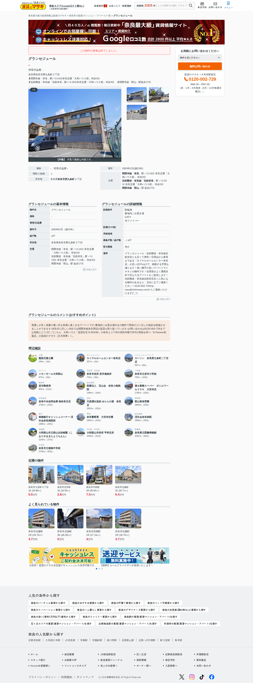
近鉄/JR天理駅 (147, 640)
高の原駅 (112, 640)
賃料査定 (201, 660)
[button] (96, 568)
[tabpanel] (148, 103)
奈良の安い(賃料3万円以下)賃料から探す (53, 616)
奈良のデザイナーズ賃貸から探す (136, 609)
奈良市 (39, 74)
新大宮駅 (165, 640)
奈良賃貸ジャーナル (111, 660)
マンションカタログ (75, 665)
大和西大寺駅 (52, 640)
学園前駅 (97, 640)
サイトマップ (85, 677)
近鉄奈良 (149, 180)
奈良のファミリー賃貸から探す (100, 616)
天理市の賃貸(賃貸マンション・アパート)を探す (190, 623)
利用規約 (66, 677)
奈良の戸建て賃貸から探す (126, 603)
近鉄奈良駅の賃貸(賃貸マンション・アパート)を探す (128, 623)
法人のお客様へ (109, 665)
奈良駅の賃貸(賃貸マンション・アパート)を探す (150, 616)
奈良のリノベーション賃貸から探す (50, 609)
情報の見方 (91, 269)
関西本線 (127, 173)
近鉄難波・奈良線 (131, 180)
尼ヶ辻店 (141, 654)
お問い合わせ (203, 665)
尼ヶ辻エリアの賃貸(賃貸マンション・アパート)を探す (61, 623)
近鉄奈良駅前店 (173, 654)
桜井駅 (178, 640)
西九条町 (47, 74)
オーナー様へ (143, 665)
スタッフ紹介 (38, 660)
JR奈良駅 (70, 640)
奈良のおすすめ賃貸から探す (88, 603)
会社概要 (69, 654)
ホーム (34, 654)
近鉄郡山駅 (128, 640)
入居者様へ (171, 665)
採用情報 (141, 660)
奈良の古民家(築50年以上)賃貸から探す (184, 609)
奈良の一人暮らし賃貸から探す (94, 609)
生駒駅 (84, 640)
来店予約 (170, 660)
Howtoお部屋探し (40, 665)
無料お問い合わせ (200, 66)
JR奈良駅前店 (108, 654)
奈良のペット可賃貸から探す (163, 603)
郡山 (136, 187)
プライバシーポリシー (42, 677)
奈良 (136, 173)
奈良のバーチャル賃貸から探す (48, 603)
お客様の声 (70, 660)
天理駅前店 (202, 654)
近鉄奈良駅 (34, 640)
